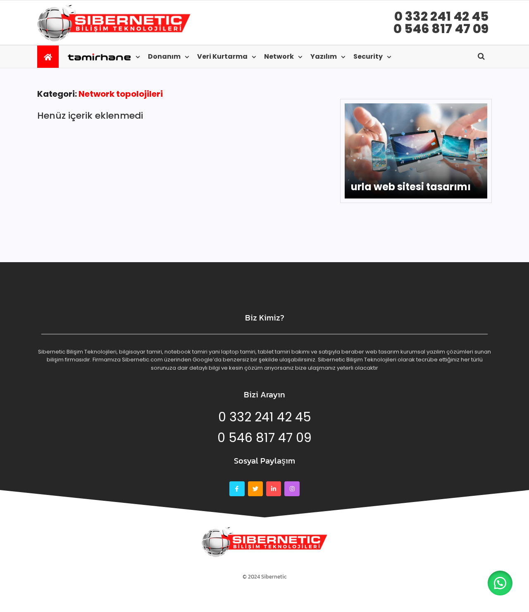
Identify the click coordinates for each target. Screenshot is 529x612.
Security (368, 56)
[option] (416, 150)
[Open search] (481, 56)
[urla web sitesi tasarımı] (416, 150)
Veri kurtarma (222, 56)
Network (279, 56)
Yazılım (323, 56)
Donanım (164, 56)
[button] (500, 583)
